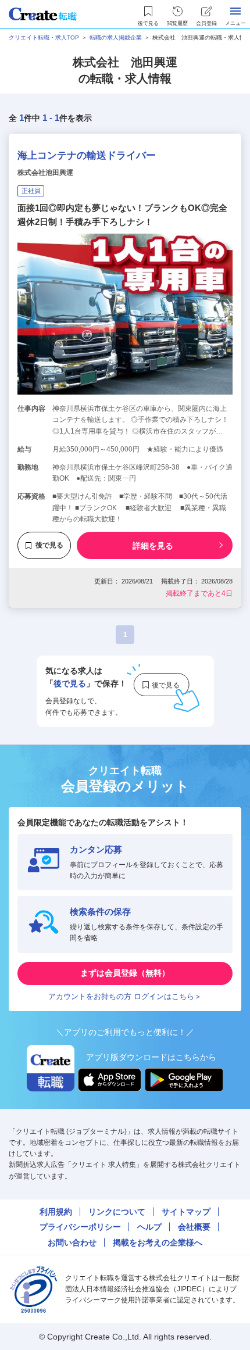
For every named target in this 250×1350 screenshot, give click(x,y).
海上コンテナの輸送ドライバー (86, 155)
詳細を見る (153, 545)
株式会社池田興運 (45, 173)
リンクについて (116, 1211)
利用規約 (56, 1211)
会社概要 (194, 1226)
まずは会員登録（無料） (125, 972)
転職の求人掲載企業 (116, 37)
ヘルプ (149, 1226)
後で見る (49, 545)
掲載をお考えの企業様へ (157, 1242)
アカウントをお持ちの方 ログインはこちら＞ (125, 996)
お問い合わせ (72, 1242)
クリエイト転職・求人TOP (44, 37)
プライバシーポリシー (80, 1226)
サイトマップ (186, 1211)
